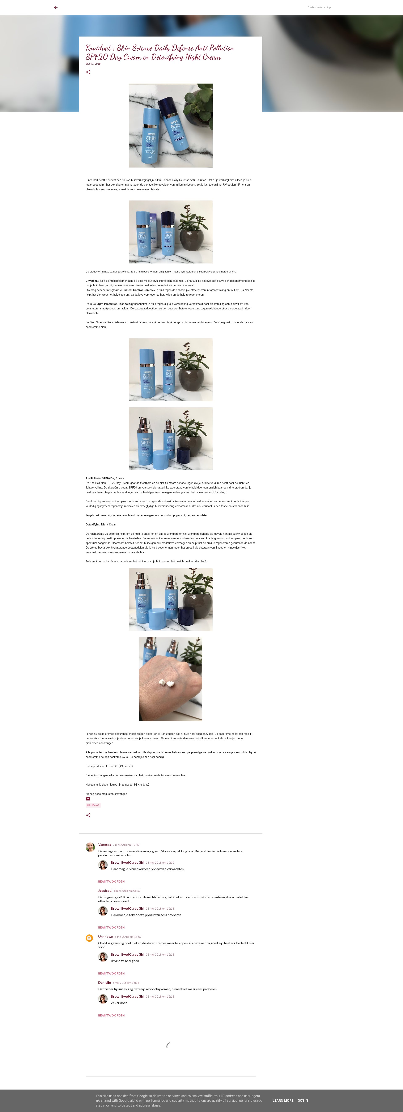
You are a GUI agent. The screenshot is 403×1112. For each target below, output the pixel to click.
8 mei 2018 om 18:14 (126, 982)
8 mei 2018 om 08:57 (127, 890)
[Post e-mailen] (88, 800)
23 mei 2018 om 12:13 (160, 908)
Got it (303, 1101)
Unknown (105, 936)
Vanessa (104, 844)
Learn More (283, 1101)
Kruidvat (93, 805)
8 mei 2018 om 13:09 (128, 936)
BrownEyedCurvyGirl (88, 7)
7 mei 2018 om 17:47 (126, 844)
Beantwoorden (111, 881)
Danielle (104, 982)
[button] (88, 72)
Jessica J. (105, 890)
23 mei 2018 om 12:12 (160, 862)
